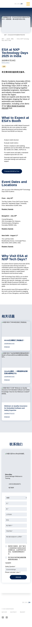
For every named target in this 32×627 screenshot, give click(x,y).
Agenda (10, 209)
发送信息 (18, 577)
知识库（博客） (10, 39)
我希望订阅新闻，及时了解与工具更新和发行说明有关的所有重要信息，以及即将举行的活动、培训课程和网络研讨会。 (17, 550)
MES (3, 39)
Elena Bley (5, 63)
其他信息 (7, 347)
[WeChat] (7, 617)
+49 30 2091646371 (15, 484)
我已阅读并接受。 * (17, 558)
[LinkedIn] (3, 617)
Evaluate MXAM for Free (11, 171)
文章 (4, 66)
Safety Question (10, 566)
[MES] (6, 4)
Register (5, 209)
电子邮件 (11, 487)
